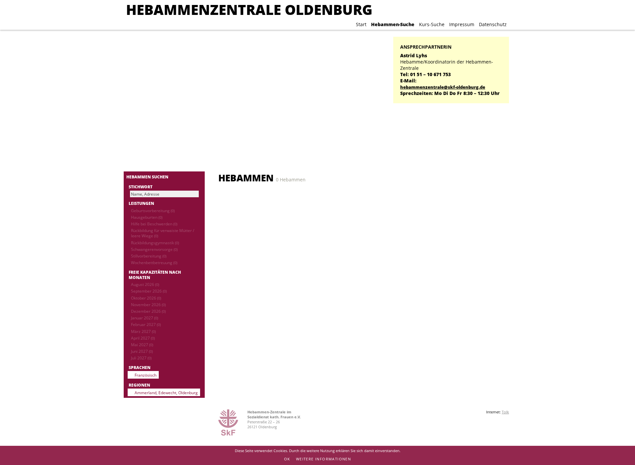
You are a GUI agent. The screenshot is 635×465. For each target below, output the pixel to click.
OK (287, 458)
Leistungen (141, 203)
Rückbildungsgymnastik (155, 242)
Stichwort (140, 186)
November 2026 (148, 304)
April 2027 (143, 338)
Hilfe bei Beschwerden (154, 223)
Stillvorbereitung (148, 255)
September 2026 (149, 291)
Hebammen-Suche (392, 24)
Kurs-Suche (431, 24)
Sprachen (139, 367)
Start (361, 24)
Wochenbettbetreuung (154, 262)
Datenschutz (493, 24)
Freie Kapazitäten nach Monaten (155, 274)
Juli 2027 (141, 357)
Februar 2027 (146, 324)
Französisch (145, 375)
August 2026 (145, 284)
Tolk (505, 411)
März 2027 (143, 331)
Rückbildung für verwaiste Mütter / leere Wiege (162, 233)
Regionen (139, 385)
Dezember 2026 (148, 311)
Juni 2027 (142, 351)
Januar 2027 (144, 317)
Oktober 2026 (146, 298)
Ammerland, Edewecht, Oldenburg (166, 392)
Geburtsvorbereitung (153, 210)
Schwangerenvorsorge (154, 249)
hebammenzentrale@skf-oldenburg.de (442, 87)
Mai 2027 (142, 344)
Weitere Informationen (323, 458)
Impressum (461, 24)
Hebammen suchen (147, 176)
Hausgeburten (146, 217)
